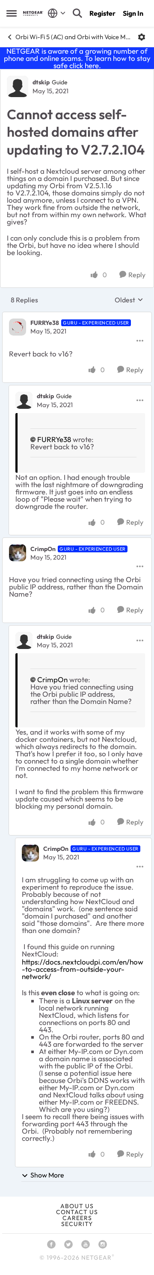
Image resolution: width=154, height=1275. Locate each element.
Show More (47, 1175)
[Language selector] (56, 13)
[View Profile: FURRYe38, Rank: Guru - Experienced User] (17, 327)
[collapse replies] (77, 316)
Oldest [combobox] (129, 299)
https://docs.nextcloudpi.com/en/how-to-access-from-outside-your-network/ (82, 969)
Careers (77, 1218)
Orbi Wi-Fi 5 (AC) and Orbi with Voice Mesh (73, 37)
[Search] (77, 13)
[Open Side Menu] (11, 13)
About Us (77, 1206)
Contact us (77, 1212)
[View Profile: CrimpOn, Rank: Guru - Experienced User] (17, 552)
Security (77, 1224)
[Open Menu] (142, 37)
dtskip (41, 82)
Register (102, 13)
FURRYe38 (44, 323)
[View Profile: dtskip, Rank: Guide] (17, 86)
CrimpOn (43, 549)
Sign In (133, 13)
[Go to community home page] (33, 13)
